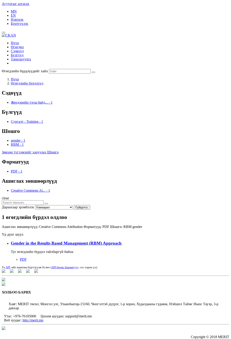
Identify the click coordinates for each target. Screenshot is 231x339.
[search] (46, 203)
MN (14, 11)
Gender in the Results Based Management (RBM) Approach (66, 243)
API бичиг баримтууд (65, 267)
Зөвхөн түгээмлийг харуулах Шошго (30, 152)
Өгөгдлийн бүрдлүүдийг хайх (25, 71)
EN (13, 15)
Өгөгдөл (17, 47)
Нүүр (15, 43)
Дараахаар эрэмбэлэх (18, 207)
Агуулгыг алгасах (15, 4)
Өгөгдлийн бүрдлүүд (27, 83)
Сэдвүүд (17, 51)
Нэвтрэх (17, 19)
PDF (23, 259)
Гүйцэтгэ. (82, 207)
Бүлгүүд (17, 55)
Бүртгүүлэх (19, 23)
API (8, 267)
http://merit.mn (33, 320)
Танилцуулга (21, 59)
